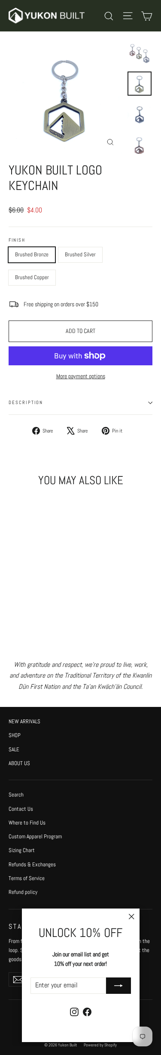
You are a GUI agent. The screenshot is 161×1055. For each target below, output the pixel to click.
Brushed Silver (80, 254)
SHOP (15, 735)
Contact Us (21, 808)
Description (26, 402)
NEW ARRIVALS (24, 721)
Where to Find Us (27, 822)
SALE (14, 749)
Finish (17, 240)
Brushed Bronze (32, 254)
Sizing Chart (22, 850)
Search (16, 794)
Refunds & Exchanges (32, 864)
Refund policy (23, 892)
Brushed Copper (32, 277)
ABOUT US (19, 763)
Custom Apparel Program (35, 836)
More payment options (80, 376)
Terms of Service (27, 878)
